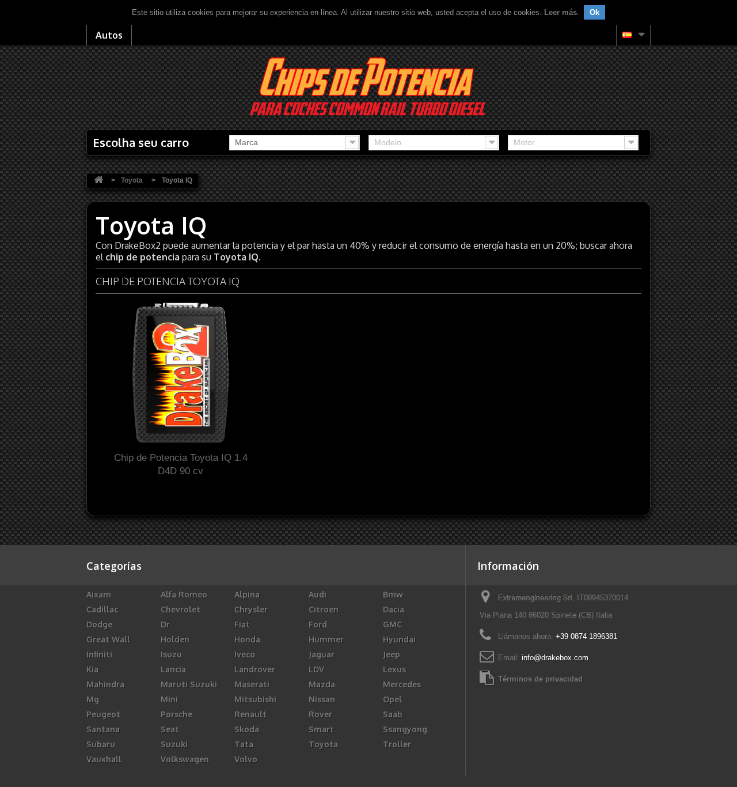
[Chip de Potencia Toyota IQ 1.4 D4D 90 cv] (181, 372)
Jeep (391, 654)
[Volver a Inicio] (98, 180)
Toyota (323, 744)
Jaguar (322, 654)
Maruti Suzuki (189, 684)
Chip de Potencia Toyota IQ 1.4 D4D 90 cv (181, 464)
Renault (250, 714)
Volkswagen (185, 759)
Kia (92, 669)
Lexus (394, 669)
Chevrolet (180, 609)
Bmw (393, 594)
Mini (169, 699)
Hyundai (399, 639)
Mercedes (402, 684)
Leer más (560, 12)
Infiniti (99, 654)
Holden (175, 639)
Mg (92, 699)
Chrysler (251, 609)
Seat (170, 729)
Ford (318, 624)
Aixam (98, 594)
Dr (165, 624)
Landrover (254, 669)
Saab (392, 714)
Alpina (247, 594)
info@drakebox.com (555, 657)
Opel (392, 699)
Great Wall (108, 639)
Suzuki (174, 744)
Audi (317, 594)
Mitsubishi (255, 699)
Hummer (326, 639)
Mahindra (105, 684)
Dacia (393, 609)
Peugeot (103, 714)
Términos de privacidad (540, 679)
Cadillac (102, 609)
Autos (109, 35)
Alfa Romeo (184, 594)
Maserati (251, 684)
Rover (320, 714)
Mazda (322, 684)
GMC (392, 624)
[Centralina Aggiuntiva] (368, 85)
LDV (316, 669)
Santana (103, 729)
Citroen (324, 609)
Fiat (242, 624)
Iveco (244, 654)
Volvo (245, 759)
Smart (321, 729)
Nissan (322, 699)
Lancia (173, 669)
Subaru (100, 744)
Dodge (99, 624)
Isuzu (171, 654)
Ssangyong (405, 729)
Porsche (176, 714)
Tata (243, 744)
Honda (247, 639)
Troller (397, 744)
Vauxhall (103, 759)
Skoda (246, 729)
